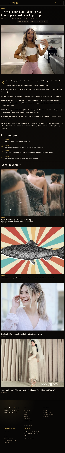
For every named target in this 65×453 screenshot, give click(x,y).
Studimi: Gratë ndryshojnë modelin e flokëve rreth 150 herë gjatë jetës (24, 147)
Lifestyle (26, 416)
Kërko (45, 410)
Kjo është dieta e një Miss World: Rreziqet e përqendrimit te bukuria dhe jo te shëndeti (17, 220)
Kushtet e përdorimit (8, 438)
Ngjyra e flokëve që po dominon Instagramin (17, 141)
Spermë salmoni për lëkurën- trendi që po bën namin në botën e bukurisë (27, 277)
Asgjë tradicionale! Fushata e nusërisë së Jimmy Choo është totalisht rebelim (29, 390)
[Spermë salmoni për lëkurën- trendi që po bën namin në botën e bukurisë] (32, 250)
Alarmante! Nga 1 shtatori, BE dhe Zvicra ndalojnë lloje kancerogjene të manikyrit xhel (29, 152)
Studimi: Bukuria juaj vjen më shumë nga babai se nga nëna (21, 158)
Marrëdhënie (28, 421)
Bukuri (26, 414)
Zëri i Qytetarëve (48, 414)
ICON (9, 3)
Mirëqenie (27, 418)
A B (2, 18)
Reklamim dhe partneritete (10, 440)
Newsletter (6, 442)
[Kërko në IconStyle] (55, 3)
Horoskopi (27, 423)
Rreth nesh (6, 431)
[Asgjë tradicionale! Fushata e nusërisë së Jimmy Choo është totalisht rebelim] (32, 363)
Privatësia (6, 436)
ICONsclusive (28, 425)
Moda (25, 412)
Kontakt (6, 434)
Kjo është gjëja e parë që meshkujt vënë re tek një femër (21, 334)
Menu (61, 2)
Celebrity (27, 410)
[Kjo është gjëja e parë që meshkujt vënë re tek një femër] (32, 307)
